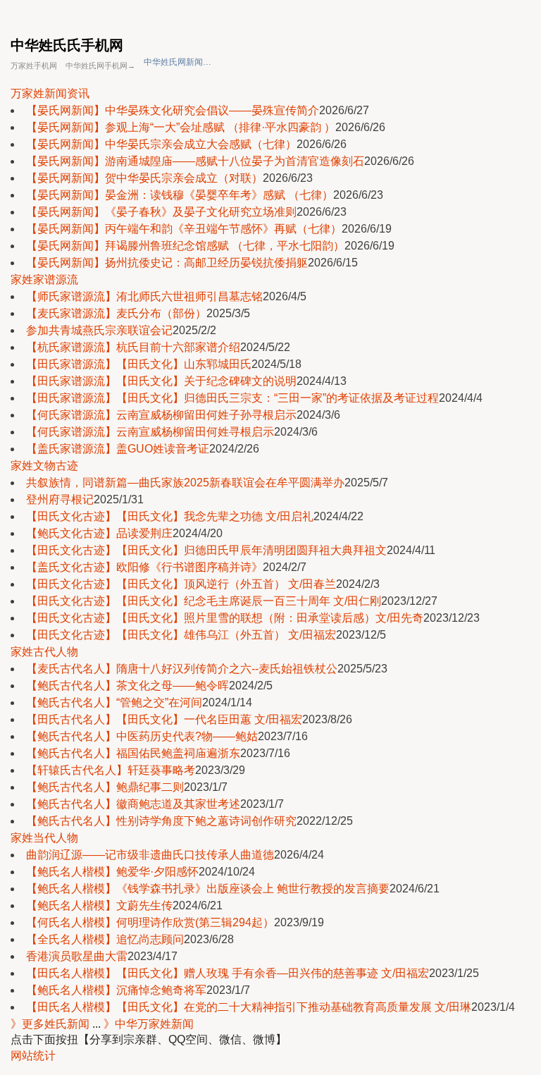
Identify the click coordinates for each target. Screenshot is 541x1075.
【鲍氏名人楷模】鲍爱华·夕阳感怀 (112, 872)
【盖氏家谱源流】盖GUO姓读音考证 (117, 449)
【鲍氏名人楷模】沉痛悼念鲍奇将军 (116, 990)
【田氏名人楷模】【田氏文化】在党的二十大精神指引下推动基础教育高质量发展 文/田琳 (248, 1007)
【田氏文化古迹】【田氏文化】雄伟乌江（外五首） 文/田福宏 (181, 635)
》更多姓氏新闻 (50, 1024)
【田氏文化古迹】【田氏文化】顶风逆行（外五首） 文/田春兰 (181, 584)
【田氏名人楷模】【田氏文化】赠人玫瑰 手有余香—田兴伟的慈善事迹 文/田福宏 (227, 973)
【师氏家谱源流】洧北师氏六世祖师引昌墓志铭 (144, 296)
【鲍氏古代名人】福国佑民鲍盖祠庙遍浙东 (133, 753)
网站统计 (33, 1056)
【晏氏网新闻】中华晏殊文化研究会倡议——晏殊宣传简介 (172, 110)
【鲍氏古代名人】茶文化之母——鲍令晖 (127, 686)
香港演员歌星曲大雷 (77, 956)
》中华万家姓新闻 (149, 1024)
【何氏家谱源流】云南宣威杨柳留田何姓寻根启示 (150, 432)
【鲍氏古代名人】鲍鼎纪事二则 (105, 787)
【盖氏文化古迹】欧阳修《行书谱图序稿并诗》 (144, 567)
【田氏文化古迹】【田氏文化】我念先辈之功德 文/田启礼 (169, 516)
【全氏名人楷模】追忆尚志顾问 (105, 939)
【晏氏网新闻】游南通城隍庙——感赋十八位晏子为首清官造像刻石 (195, 161)
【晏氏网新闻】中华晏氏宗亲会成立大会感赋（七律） (161, 144)
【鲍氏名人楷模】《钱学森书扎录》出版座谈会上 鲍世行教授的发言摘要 (208, 889)
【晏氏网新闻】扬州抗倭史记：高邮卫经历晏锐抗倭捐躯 (167, 263)
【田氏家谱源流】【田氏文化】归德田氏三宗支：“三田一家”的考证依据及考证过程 (232, 398)
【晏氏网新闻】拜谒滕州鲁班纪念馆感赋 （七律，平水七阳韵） (185, 246)
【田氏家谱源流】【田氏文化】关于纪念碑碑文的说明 (161, 381)
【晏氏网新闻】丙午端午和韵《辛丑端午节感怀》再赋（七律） (184, 229)
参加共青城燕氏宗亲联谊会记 (99, 330)
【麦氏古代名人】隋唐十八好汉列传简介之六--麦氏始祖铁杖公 (181, 669)
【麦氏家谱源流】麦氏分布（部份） (116, 313)
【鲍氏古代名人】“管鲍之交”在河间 (114, 702)
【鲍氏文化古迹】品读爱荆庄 (99, 533)
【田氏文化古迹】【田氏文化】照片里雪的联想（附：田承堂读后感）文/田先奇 (224, 618)
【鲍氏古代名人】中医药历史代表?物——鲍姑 (142, 736)
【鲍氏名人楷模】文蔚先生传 (99, 905)
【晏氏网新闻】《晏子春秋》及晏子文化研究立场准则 (161, 212)
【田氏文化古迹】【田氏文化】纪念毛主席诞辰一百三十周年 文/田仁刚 (203, 601)
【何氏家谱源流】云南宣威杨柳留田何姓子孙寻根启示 (161, 415)
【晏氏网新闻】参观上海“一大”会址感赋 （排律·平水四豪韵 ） (180, 127)
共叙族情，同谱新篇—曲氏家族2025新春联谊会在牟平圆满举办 (185, 483)
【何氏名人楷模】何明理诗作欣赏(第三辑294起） (150, 922)
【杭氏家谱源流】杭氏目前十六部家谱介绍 (133, 347)
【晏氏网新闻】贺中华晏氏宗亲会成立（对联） (144, 178)
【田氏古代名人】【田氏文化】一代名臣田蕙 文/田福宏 (164, 719)
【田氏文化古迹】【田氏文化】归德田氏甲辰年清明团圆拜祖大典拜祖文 (206, 550)
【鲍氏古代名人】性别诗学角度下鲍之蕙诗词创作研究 (161, 821)
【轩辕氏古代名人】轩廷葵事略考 (110, 770)
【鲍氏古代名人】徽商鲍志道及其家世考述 (133, 804)
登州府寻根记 (60, 499)
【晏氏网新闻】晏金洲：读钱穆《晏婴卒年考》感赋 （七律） (179, 195)
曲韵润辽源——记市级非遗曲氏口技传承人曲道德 (150, 855)
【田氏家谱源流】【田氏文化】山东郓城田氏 (138, 364)
